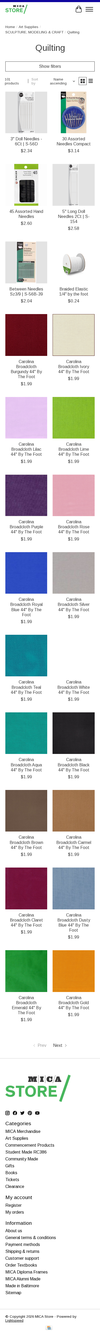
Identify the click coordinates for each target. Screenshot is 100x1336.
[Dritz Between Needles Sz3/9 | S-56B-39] (26, 262)
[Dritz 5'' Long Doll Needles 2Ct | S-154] (73, 184)
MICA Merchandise (23, 1131)
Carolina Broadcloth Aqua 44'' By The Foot (26, 764)
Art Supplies (28, 27)
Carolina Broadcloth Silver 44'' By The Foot (74, 604)
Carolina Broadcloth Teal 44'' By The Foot (26, 687)
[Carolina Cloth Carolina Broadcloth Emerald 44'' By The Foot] (26, 971)
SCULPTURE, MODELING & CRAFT (34, 32)
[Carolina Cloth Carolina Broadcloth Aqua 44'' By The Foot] (26, 733)
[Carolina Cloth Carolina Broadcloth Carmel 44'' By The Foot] (73, 811)
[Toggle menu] (89, 9)
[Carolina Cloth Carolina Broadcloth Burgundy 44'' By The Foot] (26, 335)
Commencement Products (29, 1145)
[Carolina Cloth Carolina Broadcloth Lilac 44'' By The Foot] (26, 418)
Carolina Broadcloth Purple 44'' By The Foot (26, 527)
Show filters (50, 66)
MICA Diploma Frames (26, 1272)
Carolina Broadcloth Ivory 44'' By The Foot (73, 366)
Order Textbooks (21, 1265)
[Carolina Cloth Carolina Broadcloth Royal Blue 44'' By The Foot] (26, 573)
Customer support (22, 1258)
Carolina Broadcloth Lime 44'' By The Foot (73, 449)
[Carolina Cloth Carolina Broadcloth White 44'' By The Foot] (73, 655)
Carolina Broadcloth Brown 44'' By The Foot (26, 842)
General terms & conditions (30, 1237)
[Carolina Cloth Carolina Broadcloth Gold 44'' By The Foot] (73, 971)
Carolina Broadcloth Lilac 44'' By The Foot (26, 449)
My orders (14, 1212)
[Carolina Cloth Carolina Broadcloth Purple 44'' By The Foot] (26, 495)
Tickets (12, 1179)
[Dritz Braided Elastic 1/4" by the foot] (73, 262)
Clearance (14, 1186)
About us (13, 1230)
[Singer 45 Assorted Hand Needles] (26, 184)
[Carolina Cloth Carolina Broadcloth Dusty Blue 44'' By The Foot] (73, 888)
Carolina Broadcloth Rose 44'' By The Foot (74, 527)
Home (10, 27)
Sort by (34, 81)
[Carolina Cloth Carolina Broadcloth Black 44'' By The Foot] (73, 733)
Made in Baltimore (22, 1286)
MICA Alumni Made (23, 1279)
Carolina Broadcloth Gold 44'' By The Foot (73, 1002)
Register (13, 1205)
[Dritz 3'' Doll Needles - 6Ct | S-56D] (26, 112)
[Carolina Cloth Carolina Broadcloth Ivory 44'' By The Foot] (73, 335)
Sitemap (13, 1292)
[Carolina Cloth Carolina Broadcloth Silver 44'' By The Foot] (73, 573)
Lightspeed (14, 1320)
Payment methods (22, 1244)
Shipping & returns (22, 1251)
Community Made (21, 1159)
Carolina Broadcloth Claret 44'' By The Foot (26, 920)
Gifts (9, 1166)
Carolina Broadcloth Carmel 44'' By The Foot (73, 842)
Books (11, 1172)
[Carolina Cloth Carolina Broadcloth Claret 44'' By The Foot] (26, 888)
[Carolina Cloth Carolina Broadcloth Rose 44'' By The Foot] (73, 495)
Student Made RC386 (26, 1152)
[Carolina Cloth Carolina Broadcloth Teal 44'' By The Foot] (26, 655)
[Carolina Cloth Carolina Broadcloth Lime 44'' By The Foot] (73, 418)
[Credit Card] (49, 1328)
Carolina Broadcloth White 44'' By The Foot (73, 687)
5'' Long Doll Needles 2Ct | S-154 (74, 216)
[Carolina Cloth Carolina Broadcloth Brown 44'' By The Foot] (26, 811)
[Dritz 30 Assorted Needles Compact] (73, 112)
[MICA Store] (16, 9)
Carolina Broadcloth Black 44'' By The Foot (74, 764)
